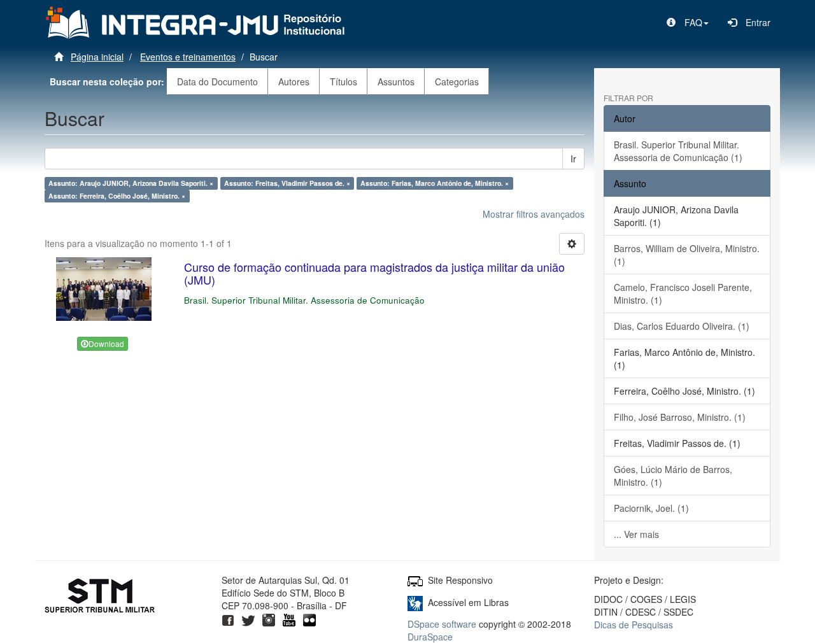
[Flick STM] (309, 618)
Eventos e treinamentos (188, 56)
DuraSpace (430, 636)
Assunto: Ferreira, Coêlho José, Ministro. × (116, 196)
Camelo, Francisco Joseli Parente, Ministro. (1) (683, 293)
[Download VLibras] (415, 602)
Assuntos (396, 81)
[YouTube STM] (289, 618)
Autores (293, 81)
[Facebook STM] (228, 618)
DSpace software (442, 624)
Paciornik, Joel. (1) (651, 508)
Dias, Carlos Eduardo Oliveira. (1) (681, 326)
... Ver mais (636, 534)
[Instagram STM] (268, 618)
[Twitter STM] (248, 618)
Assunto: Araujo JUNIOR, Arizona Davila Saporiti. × (130, 183)
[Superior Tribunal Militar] (100, 597)
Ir (573, 158)
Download (106, 343)
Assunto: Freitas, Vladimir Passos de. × (287, 183)
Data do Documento (217, 81)
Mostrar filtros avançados (534, 214)
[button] (687, 22)
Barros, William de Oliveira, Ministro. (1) (687, 254)
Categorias (457, 81)
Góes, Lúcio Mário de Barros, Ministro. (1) (673, 475)
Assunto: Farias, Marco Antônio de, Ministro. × (434, 183)
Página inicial (97, 56)
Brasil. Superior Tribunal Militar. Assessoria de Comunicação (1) (678, 151)
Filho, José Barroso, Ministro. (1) (680, 417)
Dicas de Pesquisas (633, 624)
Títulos (343, 81)
